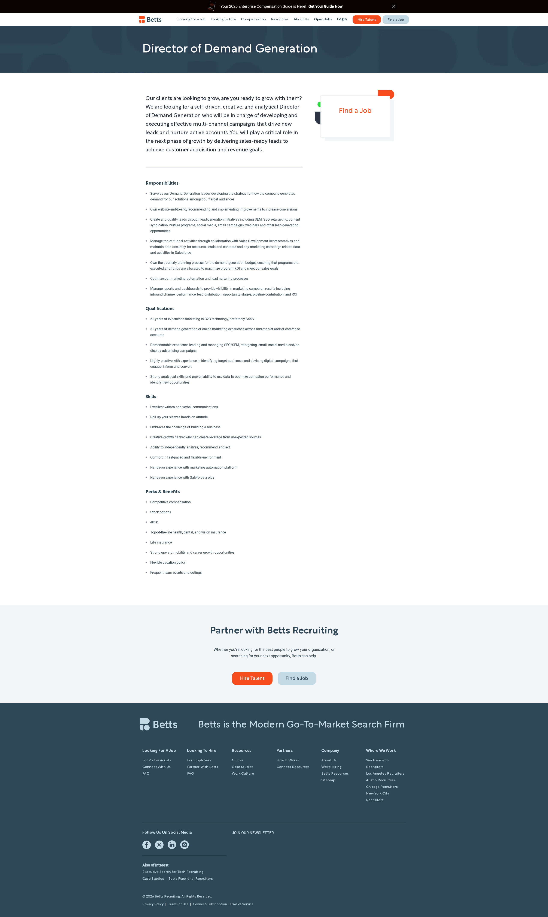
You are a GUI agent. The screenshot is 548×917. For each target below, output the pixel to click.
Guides (237, 760)
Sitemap (328, 780)
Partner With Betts (202, 767)
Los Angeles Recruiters (385, 773)
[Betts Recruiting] (150, 19)
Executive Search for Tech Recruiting (172, 872)
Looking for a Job (191, 19)
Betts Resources (335, 773)
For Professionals (156, 760)
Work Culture (243, 773)
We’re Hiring (331, 767)
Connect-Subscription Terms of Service (223, 904)
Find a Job (395, 19)
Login (342, 19)
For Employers (199, 760)
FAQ (145, 773)
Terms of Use (178, 904)
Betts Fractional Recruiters (190, 878)
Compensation (253, 19)
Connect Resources (293, 767)
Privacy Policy (153, 904)
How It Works (288, 760)
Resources (280, 19)
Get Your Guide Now (325, 6)
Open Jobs (323, 19)
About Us (301, 19)
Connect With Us (156, 767)
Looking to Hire (223, 19)
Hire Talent (366, 19)
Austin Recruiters (380, 780)
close (394, 6)
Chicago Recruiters (382, 787)
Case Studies (242, 767)
